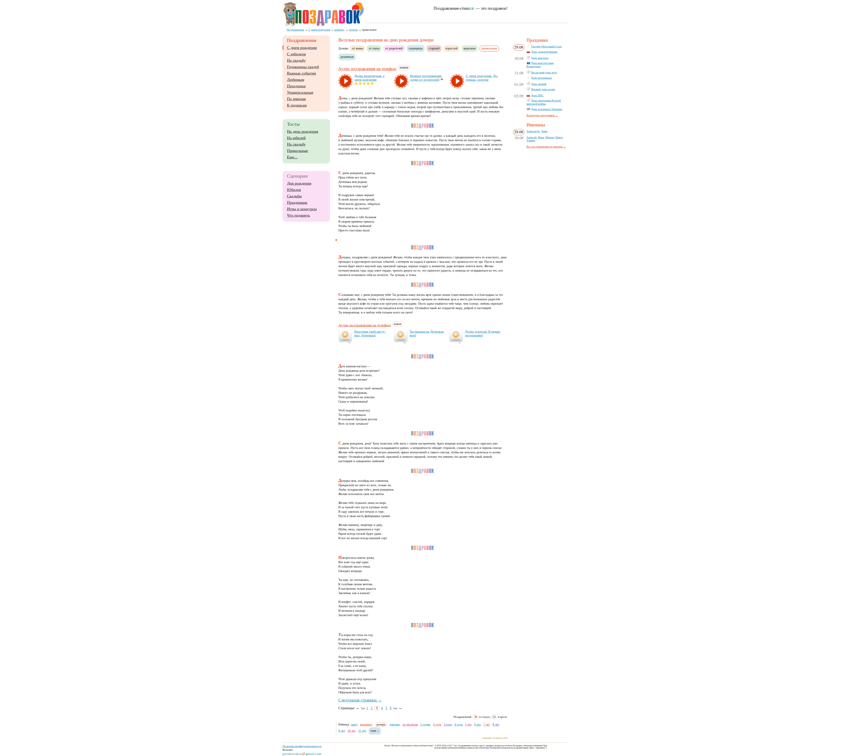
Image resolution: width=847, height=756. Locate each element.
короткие (470, 48)
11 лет (362, 730)
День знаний (538, 84)
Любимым (295, 79)
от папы (374, 48)
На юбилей (296, 138)
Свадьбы (294, 196)
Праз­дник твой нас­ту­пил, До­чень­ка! (370, 333)
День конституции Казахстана (540, 65)
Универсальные (300, 92)
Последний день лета (544, 72)
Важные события (301, 73)
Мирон (549, 137)
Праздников (297, 202)
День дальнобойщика (544, 51)
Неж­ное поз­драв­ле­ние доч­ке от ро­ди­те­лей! (426, 77)
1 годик (425, 724)
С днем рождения (302, 47)
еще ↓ (375, 730)
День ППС (537, 95)
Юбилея (294, 190)
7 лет (486, 724)
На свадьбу (296, 60)
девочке (395, 724)
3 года (448, 724)
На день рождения (302, 131)
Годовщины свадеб (303, 67)
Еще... (292, 157)
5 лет (468, 724)
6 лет (477, 724)
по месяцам (410, 724)
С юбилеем (296, 54)
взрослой (452, 48)
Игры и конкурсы (302, 209)
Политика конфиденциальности (302, 746)
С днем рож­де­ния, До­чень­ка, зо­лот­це (482, 77)
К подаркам (297, 105)
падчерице (416, 48)
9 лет (341, 730)
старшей (434, 48)
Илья (541, 137)
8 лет (496, 724)
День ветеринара (541, 77)
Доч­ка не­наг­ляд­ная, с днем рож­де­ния (369, 77)
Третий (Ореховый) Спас (546, 46)
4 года (458, 724)
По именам (296, 99)
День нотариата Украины (546, 109)
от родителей (394, 48)
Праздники (296, 86)
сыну (354, 724)
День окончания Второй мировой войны (544, 102)
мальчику (366, 724)
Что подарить (298, 215)
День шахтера (539, 58)
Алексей (532, 137)
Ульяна (531, 140)
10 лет (351, 730)
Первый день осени (543, 89)
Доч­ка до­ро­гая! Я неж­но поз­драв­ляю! (482, 333)
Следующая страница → (360, 700)
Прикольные (297, 150)
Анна (544, 131)
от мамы (357, 48)
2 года (437, 724)
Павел (559, 137)
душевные (347, 56)
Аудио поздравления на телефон (367, 68)
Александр (533, 131)
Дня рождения (299, 183)
